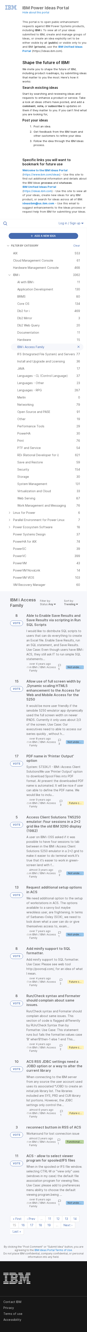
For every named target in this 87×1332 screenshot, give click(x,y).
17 (31, 1225)
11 (49, 1219)
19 (49, 1225)
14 (75, 1219)
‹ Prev (31, 1219)
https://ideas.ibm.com (37, 191)
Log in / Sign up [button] (70, 223)
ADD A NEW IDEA (45, 235)
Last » (17, 1231)
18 (40, 1225)
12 (58, 1219)
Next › (68, 1225)
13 (66, 1219)
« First (17, 1219)
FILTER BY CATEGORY (24, 245)
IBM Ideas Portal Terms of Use (53, 1250)
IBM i (35, 667)
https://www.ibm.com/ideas (41, 174)
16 (23, 1225)
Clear (76, 245)
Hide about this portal (35, 12)
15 (14, 1225)
